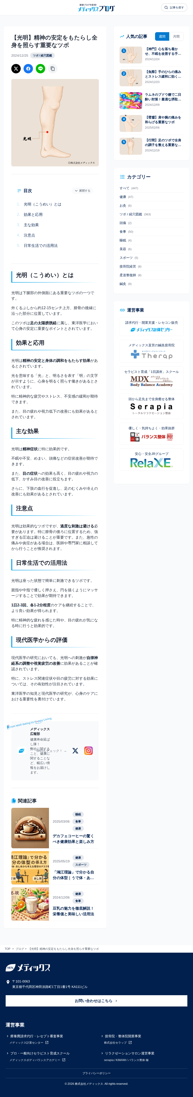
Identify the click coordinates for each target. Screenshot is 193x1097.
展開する (84, 190)
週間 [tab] (162, 36)
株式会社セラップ (115, 1043)
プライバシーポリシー (96, 1073)
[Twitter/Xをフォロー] (75, 750)
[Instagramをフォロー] (88, 750)
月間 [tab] (176, 36)
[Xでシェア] (16, 68)
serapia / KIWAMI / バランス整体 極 (126, 1060)
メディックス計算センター (26, 1043)
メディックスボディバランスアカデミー (35, 1060)
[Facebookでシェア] (28, 68)
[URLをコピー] (52, 68)
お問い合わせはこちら (94, 1001)
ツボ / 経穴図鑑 (42, 55)
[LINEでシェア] (40, 68)
